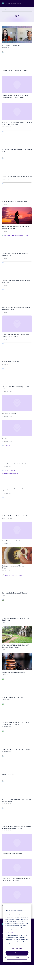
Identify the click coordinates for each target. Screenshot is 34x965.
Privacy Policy (9, 932)
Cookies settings (17, 948)
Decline (17, 957)
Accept (17, 953)
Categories (6, 9)
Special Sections (21, 9)
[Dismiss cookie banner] (28, 907)
